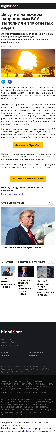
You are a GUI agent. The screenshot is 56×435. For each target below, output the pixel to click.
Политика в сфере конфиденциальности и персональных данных (27, 387)
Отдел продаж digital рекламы (33, 392)
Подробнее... (14, 425)
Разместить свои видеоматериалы (37, 384)
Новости (5, 355)
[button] (49, 203)
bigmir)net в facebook (12, 194)
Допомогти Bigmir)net (28, 145)
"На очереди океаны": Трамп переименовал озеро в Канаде (26, 286)
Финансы (33, 355)
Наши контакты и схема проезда (16, 381)
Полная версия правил (11, 414)
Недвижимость (36, 352)
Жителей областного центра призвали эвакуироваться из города (45, 288)
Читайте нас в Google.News (28, 178)
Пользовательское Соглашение (18, 386)
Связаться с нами (9, 384)
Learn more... (32, 431)
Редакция (39, 381)
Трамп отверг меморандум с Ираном (21, 247)
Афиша (4, 352)
